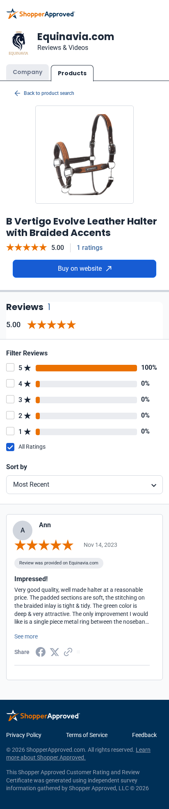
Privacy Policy (23, 735)
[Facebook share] (41, 651)
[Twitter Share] (54, 651)
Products (72, 73)
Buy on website (80, 268)
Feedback (144, 735)
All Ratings (32, 446)
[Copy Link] (68, 651)
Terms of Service (86, 735)
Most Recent (31, 484)
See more (26, 636)
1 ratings (90, 248)
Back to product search (49, 93)
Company (27, 72)
